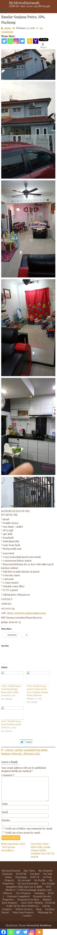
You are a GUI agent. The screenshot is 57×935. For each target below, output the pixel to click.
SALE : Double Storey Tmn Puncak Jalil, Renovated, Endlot (11, 689)
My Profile (39, 880)
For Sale (47, 873)
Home (8, 877)
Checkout (7, 873)
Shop (38, 909)
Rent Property (9, 902)
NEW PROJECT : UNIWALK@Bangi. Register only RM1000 (27, 890)
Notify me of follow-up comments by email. (29, 828)
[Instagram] (16, 41)
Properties (8, 899)
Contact (27, 915)
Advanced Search (10, 870)
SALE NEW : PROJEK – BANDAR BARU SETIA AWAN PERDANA (31, 904)
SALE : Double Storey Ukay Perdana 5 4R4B (11, 723)
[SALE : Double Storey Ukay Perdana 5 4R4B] (12, 712)
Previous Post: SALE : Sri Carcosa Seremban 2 (13, 847)
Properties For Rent (28, 899)
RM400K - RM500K (22, 753)
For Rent (35, 873)
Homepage (21, 877)
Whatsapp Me (45, 912)
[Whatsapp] (10, 41)
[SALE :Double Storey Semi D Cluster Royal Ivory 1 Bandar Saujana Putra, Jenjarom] (38, 677)
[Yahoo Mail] (35, 41)
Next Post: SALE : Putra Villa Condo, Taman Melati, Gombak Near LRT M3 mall (43, 850)
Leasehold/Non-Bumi (35, 749)
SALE (37, 753)
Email (5, 812)
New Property (23, 893)
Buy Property (45, 870)
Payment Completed (18, 896)
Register (47, 899)
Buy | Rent (29, 870)
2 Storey (9, 749)
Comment (8, 775)
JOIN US (35, 877)
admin (7, 28)
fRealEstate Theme (16, 925)
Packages (39, 893)
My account (24, 880)
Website (6, 820)
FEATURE (21, 873)
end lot (19, 749)
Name (5, 803)
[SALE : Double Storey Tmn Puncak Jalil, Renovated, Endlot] (12, 677)
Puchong (6, 753)
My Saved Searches (27, 883)
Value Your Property (23, 912)
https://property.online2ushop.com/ (26, 612)
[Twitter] (4, 41)
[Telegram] (22, 41)
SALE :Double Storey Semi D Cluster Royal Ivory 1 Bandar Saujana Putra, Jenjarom (37, 691)
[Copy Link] (29, 41)
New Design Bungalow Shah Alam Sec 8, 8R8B (30, 885)
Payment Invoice (42, 896)
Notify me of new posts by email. (23, 832)
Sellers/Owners (24, 909)
